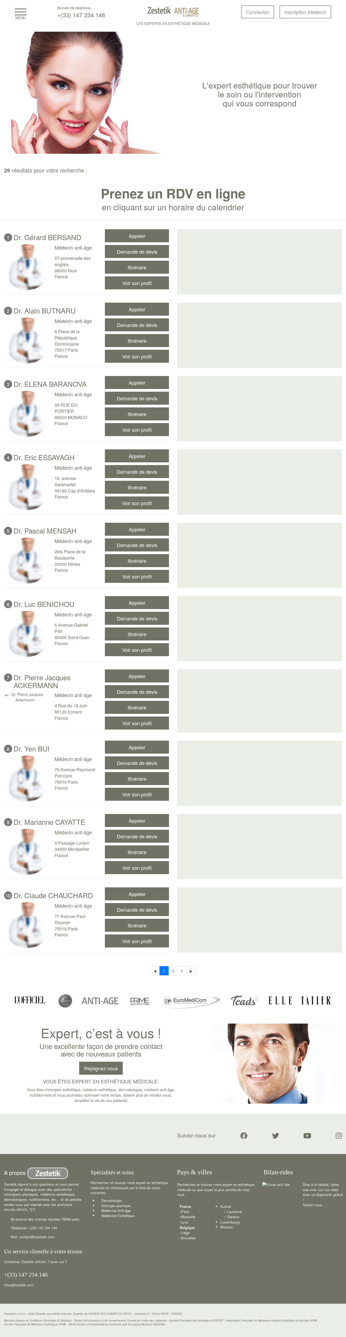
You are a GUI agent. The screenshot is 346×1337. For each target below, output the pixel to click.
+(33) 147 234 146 (81, 15)
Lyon (184, 1222)
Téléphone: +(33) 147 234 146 (34, 1227)
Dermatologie (111, 1200)
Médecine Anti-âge (116, 1210)
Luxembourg (229, 1222)
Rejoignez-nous (101, 1068)
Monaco (226, 1227)
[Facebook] (243, 1135)
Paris (185, 1211)
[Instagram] (339, 1135)
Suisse (225, 1206)
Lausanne (234, 1211)
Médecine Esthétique (117, 1215)
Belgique (187, 1227)
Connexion (257, 11)
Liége (185, 1232)
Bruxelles (188, 1237)
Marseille (188, 1216)
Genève (233, 1216)
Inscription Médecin (305, 11)
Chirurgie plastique (115, 1205)
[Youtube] (307, 1135)
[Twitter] (275, 1135)
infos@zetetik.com (19, 1284)
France (185, 1206)
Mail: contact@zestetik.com (33, 1236)
